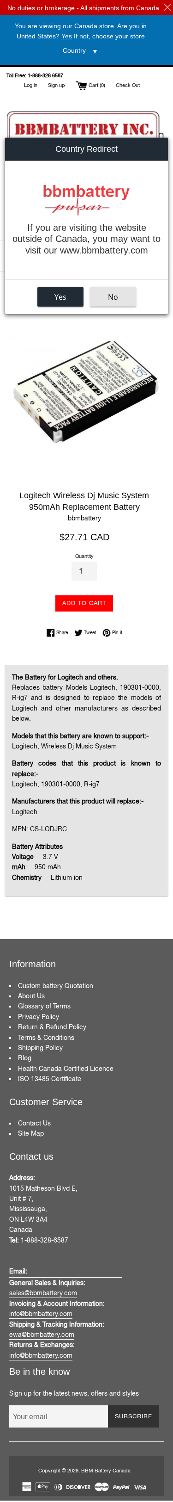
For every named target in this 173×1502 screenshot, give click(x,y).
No (113, 297)
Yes (60, 297)
